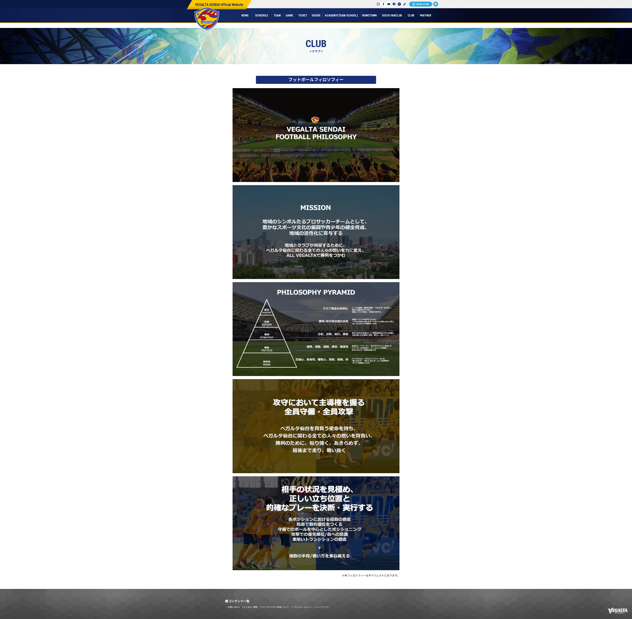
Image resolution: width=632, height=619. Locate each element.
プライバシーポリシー (302, 607)
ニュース (245, 15)
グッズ (316, 15)
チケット (302, 15)
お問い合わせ (234, 607)
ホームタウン (369, 15)
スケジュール (261, 15)
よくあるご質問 (250, 607)
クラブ (411, 15)
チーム (277, 15)
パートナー (425, 15)
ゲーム (289, 15)
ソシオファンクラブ (392, 15)
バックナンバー (323, 607)
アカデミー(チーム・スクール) (341, 15)
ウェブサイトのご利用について (275, 607)
